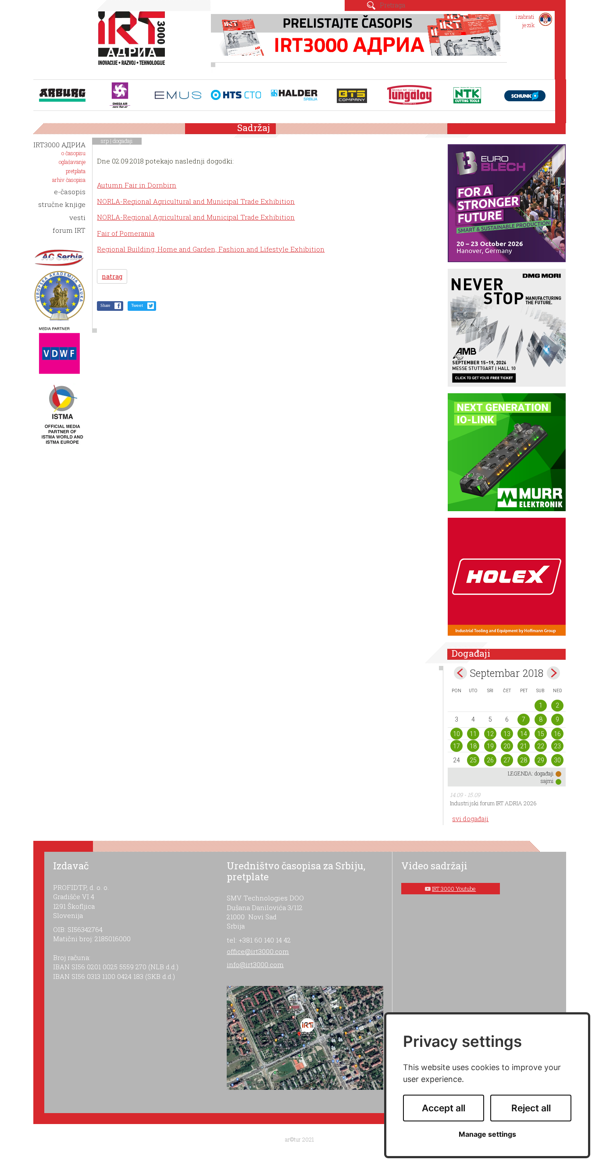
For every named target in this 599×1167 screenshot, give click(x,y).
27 (506, 760)
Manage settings (487, 1134)
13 (506, 733)
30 (557, 760)
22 (540, 746)
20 (506, 746)
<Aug (460, 673)
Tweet (137, 305)
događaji (123, 140)
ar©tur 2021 (299, 1139)
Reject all (531, 1108)
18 (473, 746)
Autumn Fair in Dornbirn (136, 185)
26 (490, 760)
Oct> (553, 673)
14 (523, 733)
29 (540, 760)
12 (490, 733)
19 (490, 746)
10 (456, 733)
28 (523, 760)
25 (473, 760)
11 (473, 733)
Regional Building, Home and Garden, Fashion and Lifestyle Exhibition (210, 249)
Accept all (443, 1108)
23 (557, 746)
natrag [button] (112, 276)
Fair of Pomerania (125, 233)
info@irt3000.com (255, 964)
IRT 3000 (133, 43)
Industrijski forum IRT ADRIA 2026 (493, 803)
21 (523, 746)
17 (456, 746)
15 (540, 733)
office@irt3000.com (258, 951)
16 (557, 733)
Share (105, 305)
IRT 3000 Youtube (454, 889)
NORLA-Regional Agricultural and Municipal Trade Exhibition (196, 201)
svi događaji (470, 819)
